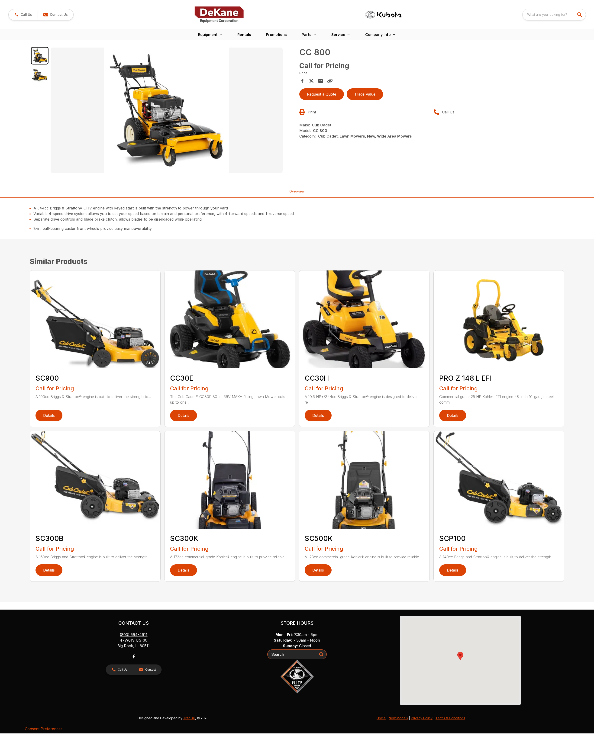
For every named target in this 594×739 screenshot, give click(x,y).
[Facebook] (133, 656)
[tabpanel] (173, 111)
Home (381, 718)
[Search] (321, 654)
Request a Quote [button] (321, 94)
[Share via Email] (320, 81)
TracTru (189, 718)
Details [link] (49, 415)
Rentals (244, 34)
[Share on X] (311, 81)
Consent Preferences (43, 728)
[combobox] (554, 14)
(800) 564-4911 (133, 634)
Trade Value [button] (364, 94)
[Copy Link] (330, 81)
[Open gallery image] (167, 110)
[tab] (40, 56)
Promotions (276, 34)
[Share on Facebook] (302, 81)
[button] (23, 14)
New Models (398, 718)
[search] (580, 14)
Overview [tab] (297, 191)
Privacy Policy (422, 718)
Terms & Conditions (450, 718)
